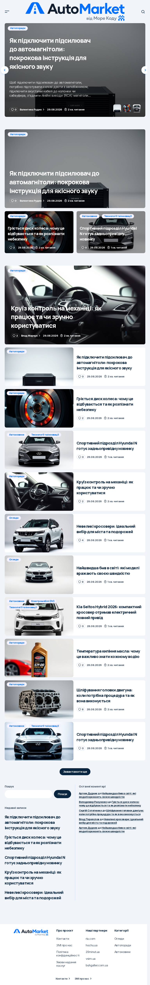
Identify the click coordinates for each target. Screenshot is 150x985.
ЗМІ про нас (82, 978)
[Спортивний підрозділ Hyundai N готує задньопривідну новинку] (111, 232)
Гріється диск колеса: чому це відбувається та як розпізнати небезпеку (33, 843)
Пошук (9, 786)
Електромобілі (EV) (42, 601)
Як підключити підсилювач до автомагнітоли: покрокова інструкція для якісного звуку (33, 822)
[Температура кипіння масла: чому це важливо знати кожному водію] (39, 658)
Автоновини (89, 216)
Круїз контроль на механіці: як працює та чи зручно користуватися (33, 878)
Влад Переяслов (89, 819)
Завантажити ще (75, 772)
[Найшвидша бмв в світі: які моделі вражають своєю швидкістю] (39, 574)
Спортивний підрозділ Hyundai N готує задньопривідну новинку (35, 860)
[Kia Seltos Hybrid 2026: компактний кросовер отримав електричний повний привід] (39, 616)
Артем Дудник (88, 793)
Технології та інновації (118, 216)
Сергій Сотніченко (90, 810)
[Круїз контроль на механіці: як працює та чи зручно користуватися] (75, 305)
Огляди (14, 518)
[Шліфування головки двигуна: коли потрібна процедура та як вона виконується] (39, 699)
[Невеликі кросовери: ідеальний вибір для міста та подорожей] (39, 533)
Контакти (62, 978)
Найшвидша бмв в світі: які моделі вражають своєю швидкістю (107, 829)
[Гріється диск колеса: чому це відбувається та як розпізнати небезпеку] (75, 70)
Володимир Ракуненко (93, 801)
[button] (7, 11)
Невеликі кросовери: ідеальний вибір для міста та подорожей (34, 895)
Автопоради (17, 28)
